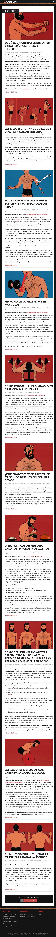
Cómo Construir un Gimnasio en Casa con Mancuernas (29, 387)
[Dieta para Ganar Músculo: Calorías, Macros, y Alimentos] (29, 528)
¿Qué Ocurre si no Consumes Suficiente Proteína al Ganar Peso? (26, 203)
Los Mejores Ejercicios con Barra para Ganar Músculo (25, 771)
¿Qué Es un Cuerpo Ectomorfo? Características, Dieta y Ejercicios (28, 46)
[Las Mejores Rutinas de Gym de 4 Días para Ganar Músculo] (29, 111)
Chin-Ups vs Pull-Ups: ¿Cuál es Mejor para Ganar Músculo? (26, 855)
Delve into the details (11, 92)
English (39, 914)
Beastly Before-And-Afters (26, 914)
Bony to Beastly (42, 214)
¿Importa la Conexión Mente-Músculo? (26, 303)
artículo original (31, 214)
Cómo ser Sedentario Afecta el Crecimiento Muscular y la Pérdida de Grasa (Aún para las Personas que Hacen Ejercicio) (28, 657)
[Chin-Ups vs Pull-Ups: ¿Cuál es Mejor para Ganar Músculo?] (29, 837)
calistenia (10, 694)
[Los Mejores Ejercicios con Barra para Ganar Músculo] (29, 752)
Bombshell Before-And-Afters (27, 916)
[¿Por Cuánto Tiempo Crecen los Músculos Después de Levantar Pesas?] (29, 457)
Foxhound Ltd (20, 934)
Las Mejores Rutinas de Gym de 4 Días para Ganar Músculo (28, 130)
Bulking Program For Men (9, 914)
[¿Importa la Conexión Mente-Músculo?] (29, 284)
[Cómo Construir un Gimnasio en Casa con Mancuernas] (29, 369)
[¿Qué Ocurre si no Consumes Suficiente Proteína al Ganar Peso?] (29, 183)
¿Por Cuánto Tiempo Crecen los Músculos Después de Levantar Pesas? (28, 477)
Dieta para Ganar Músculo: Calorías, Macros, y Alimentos (27, 547)
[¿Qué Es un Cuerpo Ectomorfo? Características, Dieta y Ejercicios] (29, 26)
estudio (18, 219)
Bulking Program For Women (10, 926)
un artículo (26, 89)
